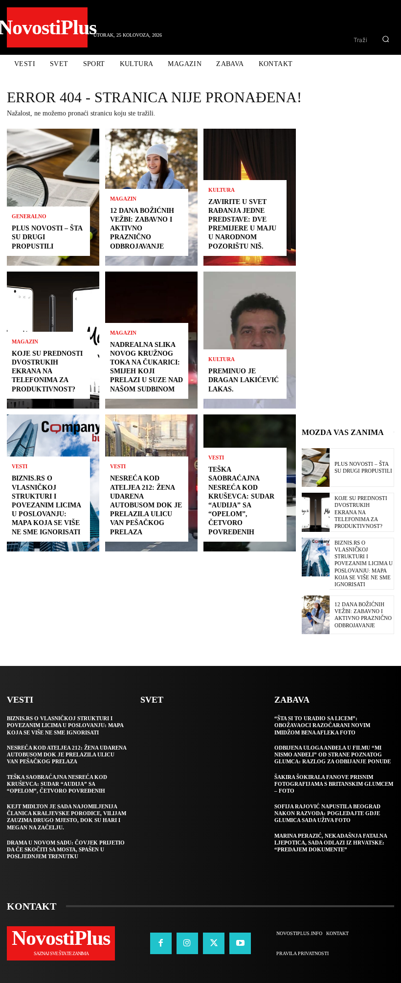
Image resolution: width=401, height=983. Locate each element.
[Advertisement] (351, 275)
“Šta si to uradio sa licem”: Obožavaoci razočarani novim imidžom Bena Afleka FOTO (322, 725)
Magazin (25, 341)
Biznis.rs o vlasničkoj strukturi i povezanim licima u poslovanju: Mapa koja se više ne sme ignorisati (46, 505)
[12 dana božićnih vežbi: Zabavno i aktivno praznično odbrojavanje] (316, 614)
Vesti (19, 466)
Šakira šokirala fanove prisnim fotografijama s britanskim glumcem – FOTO (333, 784)
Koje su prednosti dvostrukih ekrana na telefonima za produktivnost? (47, 371)
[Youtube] (240, 943)
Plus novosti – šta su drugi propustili (363, 467)
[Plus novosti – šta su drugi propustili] (53, 197)
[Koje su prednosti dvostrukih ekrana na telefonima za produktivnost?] (316, 512)
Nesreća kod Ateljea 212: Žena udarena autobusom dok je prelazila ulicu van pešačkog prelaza (146, 505)
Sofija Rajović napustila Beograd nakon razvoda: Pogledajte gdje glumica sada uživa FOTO (327, 813)
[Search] (385, 39)
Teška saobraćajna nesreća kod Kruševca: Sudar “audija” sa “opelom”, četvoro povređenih (57, 784)
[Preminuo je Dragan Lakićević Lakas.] (249, 340)
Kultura (221, 190)
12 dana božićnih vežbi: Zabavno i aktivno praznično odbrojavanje (142, 228)
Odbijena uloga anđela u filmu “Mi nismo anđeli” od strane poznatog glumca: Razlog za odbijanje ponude (332, 755)
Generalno (29, 216)
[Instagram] (187, 943)
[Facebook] (161, 943)
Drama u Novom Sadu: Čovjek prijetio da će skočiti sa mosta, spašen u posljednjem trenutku (66, 850)
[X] (213, 943)
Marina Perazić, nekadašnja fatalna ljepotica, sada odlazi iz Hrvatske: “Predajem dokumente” (330, 843)
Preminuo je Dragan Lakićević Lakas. (243, 379)
